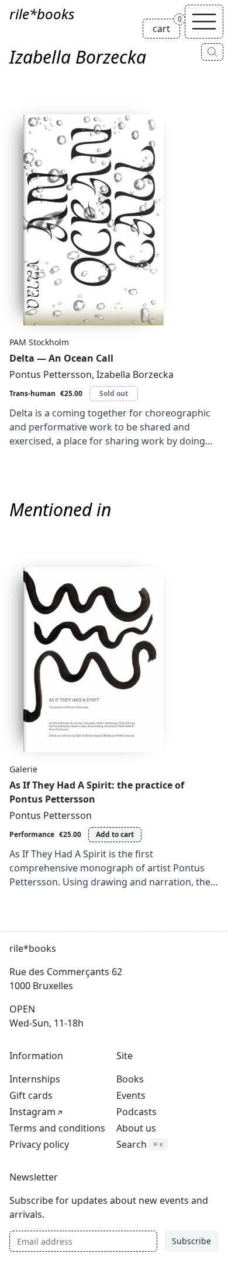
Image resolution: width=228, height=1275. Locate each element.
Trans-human (32, 393)
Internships (34, 1079)
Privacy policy (39, 1144)
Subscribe (191, 1240)
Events (131, 1095)
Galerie (23, 769)
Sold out (113, 393)
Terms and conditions (57, 1128)
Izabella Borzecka (135, 374)
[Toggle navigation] (204, 21)
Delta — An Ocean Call (61, 358)
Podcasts (136, 1111)
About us (136, 1128)
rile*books (41, 13)
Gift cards (31, 1095)
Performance (31, 834)
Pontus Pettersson (50, 374)
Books (130, 1079)
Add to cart (115, 834)
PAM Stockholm (39, 342)
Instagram (32, 1111)
